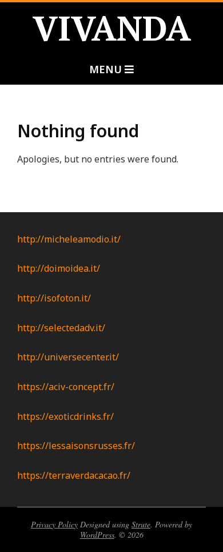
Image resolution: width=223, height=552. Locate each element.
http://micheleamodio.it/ (69, 239)
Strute (141, 524)
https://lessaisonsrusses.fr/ (76, 445)
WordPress (97, 534)
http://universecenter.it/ (68, 357)
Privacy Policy (54, 524)
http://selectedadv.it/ (61, 327)
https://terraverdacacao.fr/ (73, 475)
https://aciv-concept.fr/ (65, 386)
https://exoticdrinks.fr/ (65, 416)
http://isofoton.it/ (54, 298)
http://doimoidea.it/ (58, 268)
